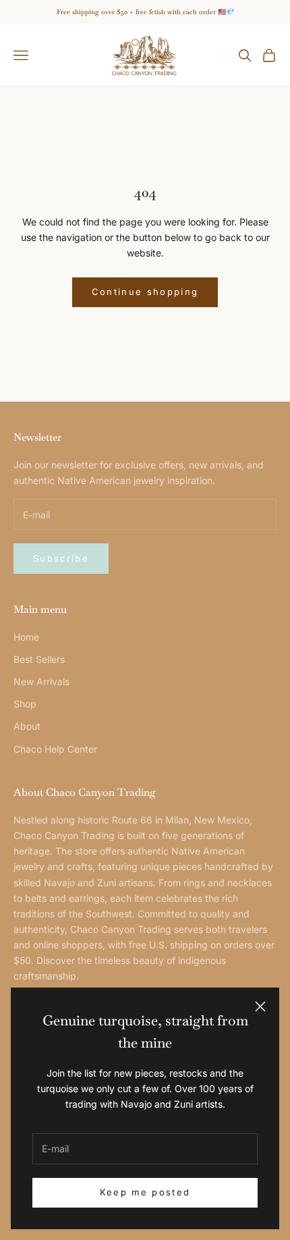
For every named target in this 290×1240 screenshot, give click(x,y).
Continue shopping (145, 291)
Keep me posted (145, 1192)
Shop (24, 703)
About (26, 726)
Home (26, 637)
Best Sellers (39, 659)
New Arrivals (41, 681)
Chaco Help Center (55, 749)
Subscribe (61, 558)
